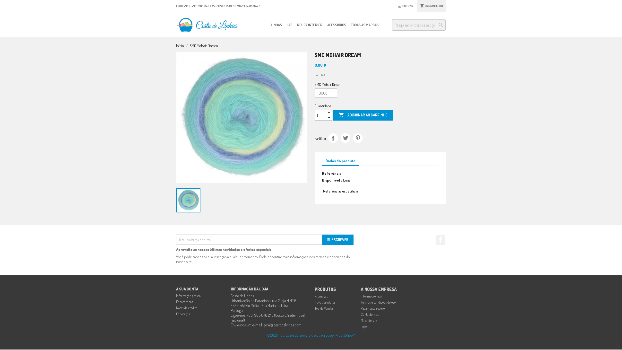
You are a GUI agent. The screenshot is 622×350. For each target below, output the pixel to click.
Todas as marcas (365, 25)
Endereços (183, 314)
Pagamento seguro (373, 308)
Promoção (321, 296)
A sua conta (187, 289)
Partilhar (333, 138)
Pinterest (358, 138)
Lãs (289, 25)
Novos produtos (325, 302)
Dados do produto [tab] (340, 160)
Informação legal (371, 296)
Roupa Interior (309, 25)
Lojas (364, 326)
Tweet (345, 138)
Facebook (440, 240)
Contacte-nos (370, 314)
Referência (332, 173)
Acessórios (336, 25)
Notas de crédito (186, 308)
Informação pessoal (188, 296)
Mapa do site (369, 320)
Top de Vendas (324, 308)
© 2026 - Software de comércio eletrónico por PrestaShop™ (311, 335)
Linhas (276, 25)
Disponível (331, 180)
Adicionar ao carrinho (363, 115)
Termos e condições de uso (378, 302)
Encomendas (184, 302)
